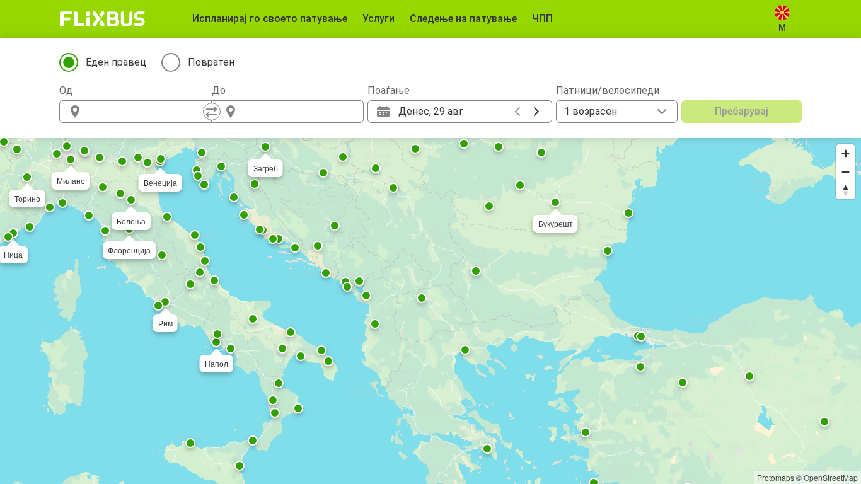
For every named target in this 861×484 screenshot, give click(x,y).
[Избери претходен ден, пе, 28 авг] (517, 111)
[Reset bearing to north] (845, 190)
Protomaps (775, 477)
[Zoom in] (845, 153)
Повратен (211, 62)
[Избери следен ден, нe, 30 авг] (536, 111)
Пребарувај (741, 111)
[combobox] (147, 111)
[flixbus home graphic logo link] (102, 19)
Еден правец (116, 62)
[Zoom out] (845, 172)
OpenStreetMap (831, 477)
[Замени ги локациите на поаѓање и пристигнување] (212, 111)
